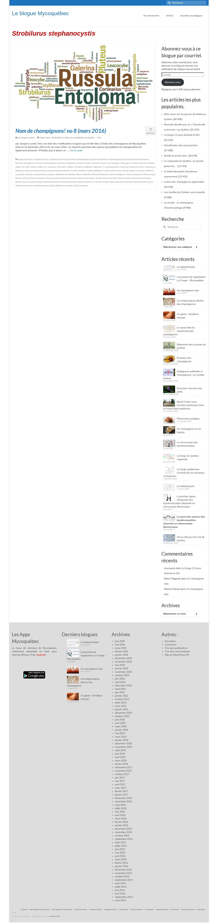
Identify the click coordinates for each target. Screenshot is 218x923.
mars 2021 (121, 706)
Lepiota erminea (128, 171)
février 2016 (121, 822)
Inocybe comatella (78, 171)
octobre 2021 (122, 699)
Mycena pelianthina (84, 174)
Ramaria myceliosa (53, 178)
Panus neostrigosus (117, 174)
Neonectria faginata (100, 174)
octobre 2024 (122, 675)
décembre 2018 (123, 743)
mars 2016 (121, 818)
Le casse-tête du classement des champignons (179, 331)
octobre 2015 (122, 835)
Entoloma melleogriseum (25, 163)
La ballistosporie (185, 486)
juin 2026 (120, 641)
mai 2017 (120, 781)
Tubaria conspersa (80, 186)
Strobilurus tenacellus (64, 186)
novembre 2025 (123, 661)
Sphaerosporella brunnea (143, 182)
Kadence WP (54, 916)
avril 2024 (120, 682)
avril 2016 (120, 815)
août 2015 (120, 842)
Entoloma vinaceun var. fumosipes (105, 163)
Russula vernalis (101, 182)
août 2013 (120, 900)
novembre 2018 (123, 746)
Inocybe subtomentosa (112, 171)
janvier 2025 (121, 668)
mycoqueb (169, 568)
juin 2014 (120, 890)
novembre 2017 (123, 770)
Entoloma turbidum (83, 163)
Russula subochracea (85, 182)
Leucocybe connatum (24, 174)
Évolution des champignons (184, 360)
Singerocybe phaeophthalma (120, 182)
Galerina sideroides (139, 163)
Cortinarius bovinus (41, 159)
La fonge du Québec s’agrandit (188, 457)
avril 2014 (120, 893)
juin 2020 (120, 719)
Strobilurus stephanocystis (44, 186)
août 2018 (120, 750)
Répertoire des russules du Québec (191, 346)
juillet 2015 (121, 845)
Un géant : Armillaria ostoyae (188, 316)
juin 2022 (120, 692)
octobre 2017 (122, 774)
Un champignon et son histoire (189, 430)
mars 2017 (121, 787)
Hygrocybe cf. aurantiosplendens (106, 167)
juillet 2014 (121, 886)
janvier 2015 (121, 866)
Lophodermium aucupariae (44, 174)
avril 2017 (120, 784)
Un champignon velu (188, 290)
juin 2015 (120, 849)
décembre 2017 (123, 767)
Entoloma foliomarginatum (79, 159)
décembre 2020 (123, 712)
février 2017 (121, 791)
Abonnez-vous (172, 82)
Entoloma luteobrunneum (139, 159)
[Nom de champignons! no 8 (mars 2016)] (84, 83)
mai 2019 (120, 733)
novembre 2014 (123, 873)
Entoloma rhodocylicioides (46, 163)
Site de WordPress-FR (177, 654)
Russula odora (21, 182)
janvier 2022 (121, 695)
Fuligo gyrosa (125, 163)
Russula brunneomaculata (106, 178)
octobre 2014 (122, 876)
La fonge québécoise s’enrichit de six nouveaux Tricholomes (184, 472)
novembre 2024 (123, 671)
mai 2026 (120, 644)
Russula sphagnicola (51, 182)
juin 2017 (120, 777)
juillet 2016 (121, 808)
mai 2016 (120, 811)
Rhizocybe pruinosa (69, 178)
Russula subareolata (68, 182)
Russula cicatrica (124, 178)
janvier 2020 (121, 729)
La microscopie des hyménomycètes (187, 444)
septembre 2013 (124, 897)
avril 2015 (120, 856)
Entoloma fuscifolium (98, 159)
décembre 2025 (123, 658)
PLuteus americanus (134, 174)
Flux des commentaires (177, 651)
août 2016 (120, 804)
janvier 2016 (121, 825)
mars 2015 (121, 859)
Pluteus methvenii (22, 178)
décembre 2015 (123, 828)
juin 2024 (120, 678)
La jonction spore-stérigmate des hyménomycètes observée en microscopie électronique (179, 501)
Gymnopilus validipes (65, 167)
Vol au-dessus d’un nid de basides (191, 539)
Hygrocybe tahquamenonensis (132, 167)
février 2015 (121, 862)
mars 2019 (121, 736)
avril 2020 (120, 723)
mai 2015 (120, 852)
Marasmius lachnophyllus (65, 174)
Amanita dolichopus (25, 159)
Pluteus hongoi (149, 174)
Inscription (170, 641)
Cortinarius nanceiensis (59, 159)
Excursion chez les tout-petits (190, 390)
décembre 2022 (123, 685)
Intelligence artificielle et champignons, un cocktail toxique (183, 375)
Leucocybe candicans (144, 171)
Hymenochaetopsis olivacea (36, 171)
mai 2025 (120, 665)
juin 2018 (120, 753)
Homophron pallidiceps (83, 167)
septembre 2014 (124, 879)
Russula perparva (35, 182)
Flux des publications (176, 648)
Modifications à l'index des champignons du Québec (73, 138)
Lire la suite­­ (76, 150)
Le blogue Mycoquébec (40, 13)
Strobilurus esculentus (24, 186)
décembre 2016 (123, 798)
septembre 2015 (124, 839)
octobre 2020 (122, 716)
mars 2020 (121, 726)
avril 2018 (120, 757)
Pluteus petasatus (37, 178)
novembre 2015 (123, 832)
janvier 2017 (121, 794)
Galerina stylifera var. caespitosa (43, 167)
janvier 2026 (121, 654)
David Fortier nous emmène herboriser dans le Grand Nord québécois (183, 405)
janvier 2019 (121, 740)
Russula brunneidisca (86, 178)
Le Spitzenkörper (186, 266)
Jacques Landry (27, 138)
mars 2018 (121, 760)
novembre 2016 (123, 801)
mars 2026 (121, 648)
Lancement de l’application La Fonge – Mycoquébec (191, 279)
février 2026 (121, 651)
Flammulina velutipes (188, 418)
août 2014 (120, 883)
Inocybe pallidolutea (94, 171)
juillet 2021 (121, 702)
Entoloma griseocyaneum (118, 159)
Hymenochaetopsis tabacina (59, 171)
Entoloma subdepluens (66, 163)
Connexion (170, 644)
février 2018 (121, 764)
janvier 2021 (121, 709)
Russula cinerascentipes (141, 178)
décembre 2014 (123, 869)
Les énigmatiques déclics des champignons (190, 302)
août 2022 (120, 689)
